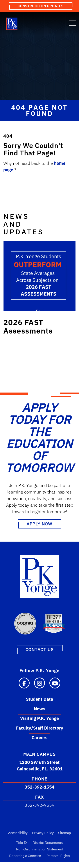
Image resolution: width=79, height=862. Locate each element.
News (39, 709)
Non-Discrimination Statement (39, 849)
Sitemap (64, 833)
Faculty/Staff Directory (39, 728)
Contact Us (39, 649)
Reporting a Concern (25, 855)
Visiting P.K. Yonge (39, 718)
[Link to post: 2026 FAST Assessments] (39, 276)
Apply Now (39, 524)
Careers (39, 737)
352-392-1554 (39, 787)
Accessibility (18, 833)
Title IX (21, 842)
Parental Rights (58, 855)
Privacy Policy (43, 833)
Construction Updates (41, 6)
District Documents (48, 842)
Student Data (39, 699)
